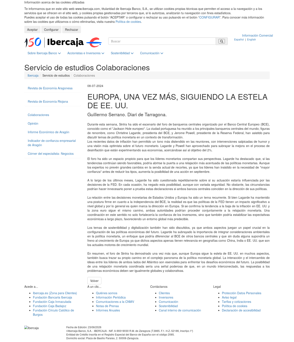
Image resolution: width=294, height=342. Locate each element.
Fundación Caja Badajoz (49, 306)
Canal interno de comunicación (180, 310)
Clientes (164, 293)
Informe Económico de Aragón (48, 132)
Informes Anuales (108, 310)
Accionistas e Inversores (84, 53)
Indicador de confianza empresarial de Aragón (52, 142)
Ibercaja (33, 75)
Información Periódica (111, 297)
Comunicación (150, 53)
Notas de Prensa (107, 306)
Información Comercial (257, 35)
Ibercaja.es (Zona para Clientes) (55, 293)
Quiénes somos (106, 293)
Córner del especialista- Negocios (51, 153)
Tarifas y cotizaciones (236, 301)
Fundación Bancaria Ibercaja (52, 297)
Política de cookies (128, 21)
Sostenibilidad (121, 53)
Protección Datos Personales (241, 293)
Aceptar (32, 29)
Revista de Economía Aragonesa (50, 88)
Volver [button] (94, 281)
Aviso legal (229, 297)
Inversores (166, 297)
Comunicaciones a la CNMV (115, 301)
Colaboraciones (38, 115)
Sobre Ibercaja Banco (43, 53)
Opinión (33, 123)
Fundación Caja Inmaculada (52, 301)
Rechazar (71, 29)
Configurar (51, 29)
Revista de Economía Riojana (48, 101)
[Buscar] (221, 41)
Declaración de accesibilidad (241, 310)
